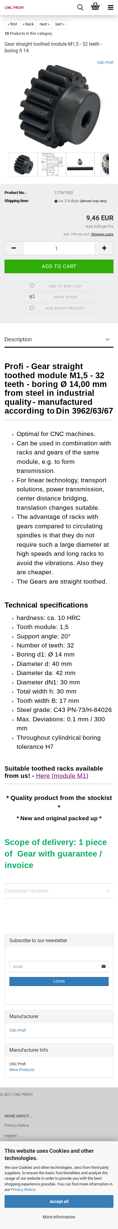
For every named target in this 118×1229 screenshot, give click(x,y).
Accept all (59, 1201)
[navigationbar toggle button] (110, 7)
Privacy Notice (23, 1189)
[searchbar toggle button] (80, 7)
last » (59, 24)
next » (45, 24)
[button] (14, 248)
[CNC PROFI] (12, 7)
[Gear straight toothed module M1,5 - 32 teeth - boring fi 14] (59, 105)
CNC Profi (105, 62)
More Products (21, 1069)
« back (28, 24)
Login (59, 981)
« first (12, 24)
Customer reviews (26, 890)
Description (18, 339)
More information (59, 1216)
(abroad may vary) (93, 201)
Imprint (11, 1135)
